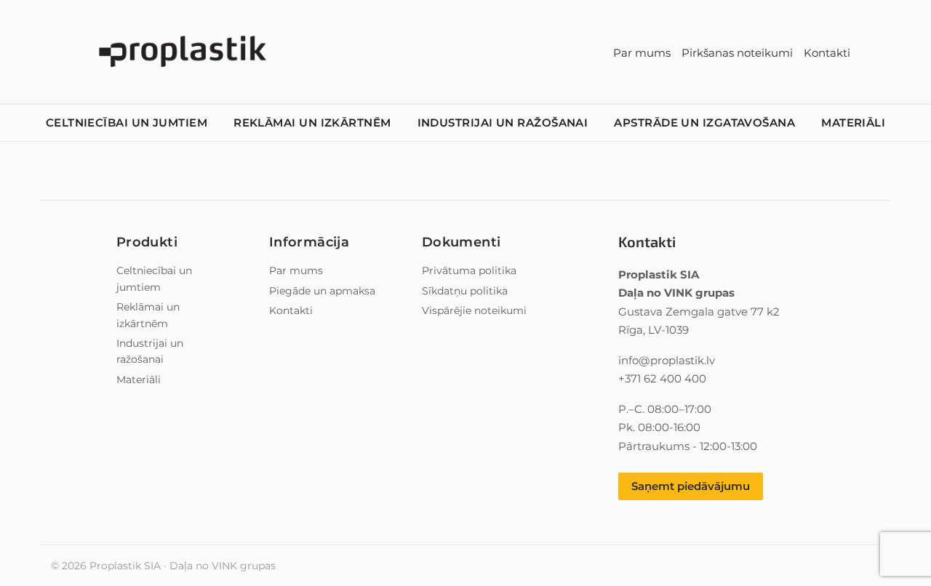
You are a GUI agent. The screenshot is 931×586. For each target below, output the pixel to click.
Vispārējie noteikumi (474, 310)
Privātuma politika (469, 270)
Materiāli (853, 122)
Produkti (146, 242)
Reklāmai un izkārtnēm (312, 122)
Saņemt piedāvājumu (690, 486)
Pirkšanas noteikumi (737, 53)
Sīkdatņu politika (465, 290)
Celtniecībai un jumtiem (126, 122)
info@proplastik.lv (666, 360)
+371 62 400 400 (662, 378)
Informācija (309, 242)
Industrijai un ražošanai (502, 122)
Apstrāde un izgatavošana (704, 122)
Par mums (642, 53)
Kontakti (827, 53)
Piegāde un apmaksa (322, 290)
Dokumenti (461, 242)
